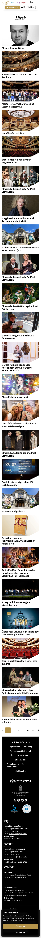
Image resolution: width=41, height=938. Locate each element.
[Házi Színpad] (18, 3)
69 (28, 730)
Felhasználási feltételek (20, 751)
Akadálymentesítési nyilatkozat (15, 765)
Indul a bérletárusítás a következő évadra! (19, 662)
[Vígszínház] (5, 2)
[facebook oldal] (15, 800)
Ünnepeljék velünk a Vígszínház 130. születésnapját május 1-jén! (20, 633)
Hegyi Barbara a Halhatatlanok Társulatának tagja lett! (18, 220)
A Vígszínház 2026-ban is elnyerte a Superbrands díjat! (20, 249)
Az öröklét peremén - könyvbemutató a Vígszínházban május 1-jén (18, 540)
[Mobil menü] (37, 2)
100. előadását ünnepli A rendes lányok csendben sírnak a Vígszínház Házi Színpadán (18, 573)
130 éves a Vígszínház (13, 511)
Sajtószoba (20, 771)
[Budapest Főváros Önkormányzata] (20, 782)
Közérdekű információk (20, 742)
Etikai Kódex (20, 760)
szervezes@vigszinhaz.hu (18, 834)
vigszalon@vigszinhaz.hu (18, 878)
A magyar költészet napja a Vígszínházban (16, 604)
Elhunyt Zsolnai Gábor (13, 48)
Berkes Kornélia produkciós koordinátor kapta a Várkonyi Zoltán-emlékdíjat (17, 367)
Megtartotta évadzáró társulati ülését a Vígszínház (18, 105)
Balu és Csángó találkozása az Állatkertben (18, 337)
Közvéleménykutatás (12, 133)
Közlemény (27, 746)
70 (33, 730)
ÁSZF (13, 755)
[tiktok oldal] (26, 800)
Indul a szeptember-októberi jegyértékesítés (16, 161)
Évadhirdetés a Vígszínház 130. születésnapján (18, 484)
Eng (31, 2)
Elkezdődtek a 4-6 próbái (15, 397)
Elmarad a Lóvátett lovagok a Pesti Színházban (20, 308)
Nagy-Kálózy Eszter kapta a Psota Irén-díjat (20, 721)
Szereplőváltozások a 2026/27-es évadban (19, 76)
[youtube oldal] (22, 800)
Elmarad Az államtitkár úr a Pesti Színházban (19, 454)
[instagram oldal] (18, 800)
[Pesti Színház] (13, 3)
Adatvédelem (24, 755)
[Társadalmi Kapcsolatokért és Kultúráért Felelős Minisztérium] (20, 795)
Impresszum (14, 746)
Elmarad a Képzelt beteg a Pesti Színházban (18, 190)
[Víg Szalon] (23, 3)
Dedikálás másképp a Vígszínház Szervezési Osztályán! (19, 425)
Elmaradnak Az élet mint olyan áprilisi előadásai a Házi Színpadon (20, 692)
